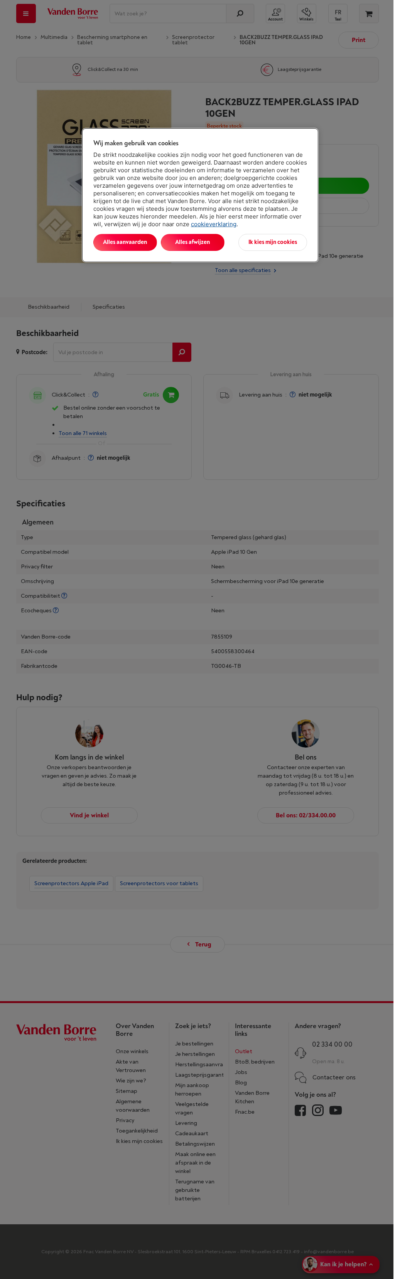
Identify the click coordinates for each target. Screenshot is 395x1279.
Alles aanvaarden (125, 242)
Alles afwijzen (192, 242)
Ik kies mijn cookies (272, 242)
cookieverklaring (213, 224)
